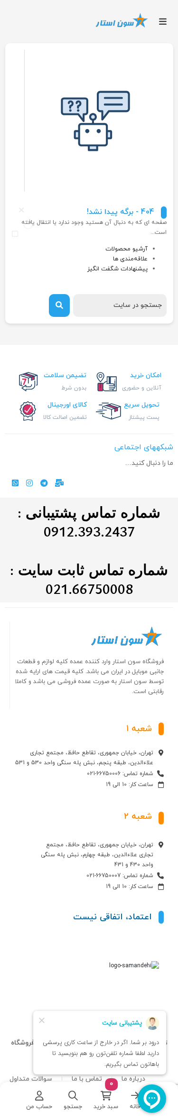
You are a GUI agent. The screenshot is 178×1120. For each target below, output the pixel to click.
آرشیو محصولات (126, 249)
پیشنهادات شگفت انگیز (117, 269)
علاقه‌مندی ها (130, 259)
